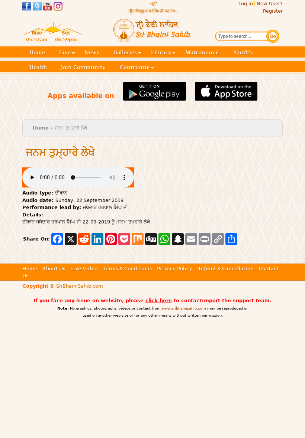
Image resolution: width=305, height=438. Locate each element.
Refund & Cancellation (225, 268)
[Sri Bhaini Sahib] (152, 39)
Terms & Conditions (127, 268)
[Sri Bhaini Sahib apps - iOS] (226, 96)
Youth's (243, 52)
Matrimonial (202, 52)
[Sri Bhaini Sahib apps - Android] (154, 96)
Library (161, 53)
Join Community (83, 67)
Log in (245, 3)
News (92, 52)
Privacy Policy (174, 268)
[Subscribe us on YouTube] (47, 7)
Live (65, 53)
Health (38, 67)
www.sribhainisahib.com (184, 308)
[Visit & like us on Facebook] (26, 7)
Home (37, 52)
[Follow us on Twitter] (37, 7)
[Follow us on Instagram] (58, 7)
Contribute (135, 68)
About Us (53, 268)
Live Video (83, 268)
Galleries (125, 53)
